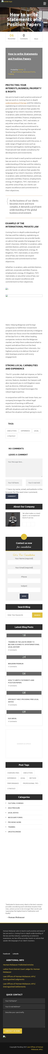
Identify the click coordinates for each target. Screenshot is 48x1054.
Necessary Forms (29, 72)
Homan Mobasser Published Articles (18, 965)
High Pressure (17, 72)
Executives (12, 431)
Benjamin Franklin (15, 663)
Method (32, 778)
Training (11, 74)
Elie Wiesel (12, 718)
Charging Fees (13, 773)
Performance (13, 783)
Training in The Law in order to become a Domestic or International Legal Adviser (23, 644)
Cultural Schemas (16, 803)
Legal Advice (13, 813)
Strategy (11, 436)
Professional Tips (30, 783)
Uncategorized (14, 832)
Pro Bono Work (14, 822)
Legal (36, 431)
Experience (25, 431)
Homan (21, 69)
